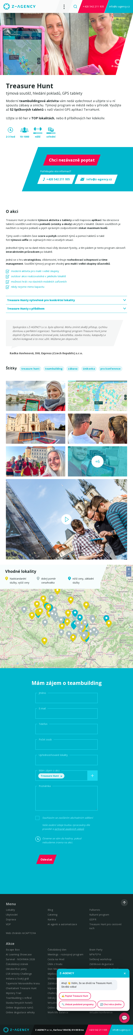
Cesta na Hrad (56, 959)
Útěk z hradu (55, 964)
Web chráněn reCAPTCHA (21, 933)
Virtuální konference (101, 1012)
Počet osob (45, 739)
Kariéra (52, 919)
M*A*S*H (95, 954)
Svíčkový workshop (100, 959)
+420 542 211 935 (93, 6)
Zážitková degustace (101, 964)
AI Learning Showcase (19, 954)
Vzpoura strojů (56, 988)
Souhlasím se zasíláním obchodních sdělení (67, 817)
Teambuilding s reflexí (19, 997)
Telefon (43, 724)
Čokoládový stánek (17, 964)
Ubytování (12, 914)
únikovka (89, 368)
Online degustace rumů (19, 1007)
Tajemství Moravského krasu (23, 983)
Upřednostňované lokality (53, 755)
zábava (72, 368)
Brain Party (96, 949)
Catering (52, 914)
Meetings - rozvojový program (65, 954)
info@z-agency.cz (119, 6)
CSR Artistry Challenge (19, 973)
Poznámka (45, 786)
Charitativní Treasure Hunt (21, 988)
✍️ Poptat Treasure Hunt (75, 995)
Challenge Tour (56, 993)
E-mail (42, 708)
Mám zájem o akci (49, 770)
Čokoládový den (57, 949)
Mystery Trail (13, 993)
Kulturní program (99, 914)
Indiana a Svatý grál (17, 978)
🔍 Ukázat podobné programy (78, 1004)
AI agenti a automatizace (62, 924)
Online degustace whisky (20, 1012)
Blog (50, 909)
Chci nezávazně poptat (72, 160)
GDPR (92, 919)
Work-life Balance (58, 1012)
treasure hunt (30, 368)
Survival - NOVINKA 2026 (20, 959)
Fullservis (94, 909)
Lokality (10, 909)
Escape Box (13, 949)
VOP (8, 924)
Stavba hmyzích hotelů (19, 1002)
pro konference (110, 368)
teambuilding (54, 368)
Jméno (42, 693)
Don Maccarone (57, 969)
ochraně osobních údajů (69, 829)
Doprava (11, 919)
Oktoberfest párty (16, 969)
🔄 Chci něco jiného (111, 1004)
